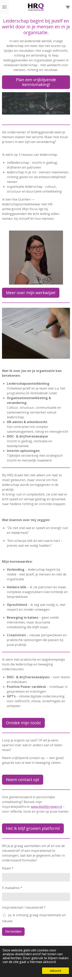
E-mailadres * (12, 888)
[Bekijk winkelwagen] (67, 7)
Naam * (8, 868)
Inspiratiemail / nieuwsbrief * (24, 907)
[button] (66, 96)
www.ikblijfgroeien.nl (46, 806)
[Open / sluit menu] (4, 7)
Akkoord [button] (55, 971)
